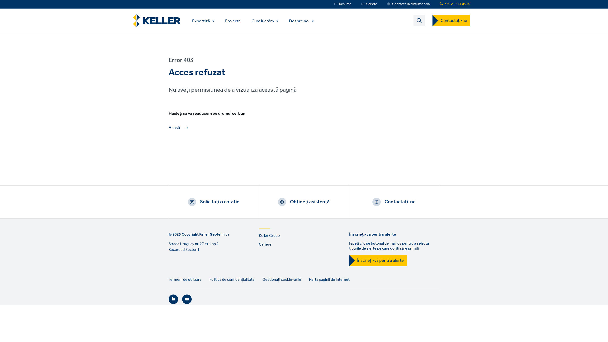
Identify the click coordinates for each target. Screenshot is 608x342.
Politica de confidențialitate (232, 279)
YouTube (187, 299)
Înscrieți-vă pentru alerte (380, 260)
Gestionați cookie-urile (281, 279)
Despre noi (299, 21)
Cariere (371, 4)
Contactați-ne (454, 21)
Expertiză (201, 21)
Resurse (345, 4)
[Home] (156, 21)
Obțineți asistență (310, 202)
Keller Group (269, 235)
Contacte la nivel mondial (411, 4)
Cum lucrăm (263, 21)
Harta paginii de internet (329, 279)
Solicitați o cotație (219, 202)
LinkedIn (173, 299)
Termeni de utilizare (185, 279)
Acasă (174, 128)
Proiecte (233, 20)
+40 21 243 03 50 (457, 4)
